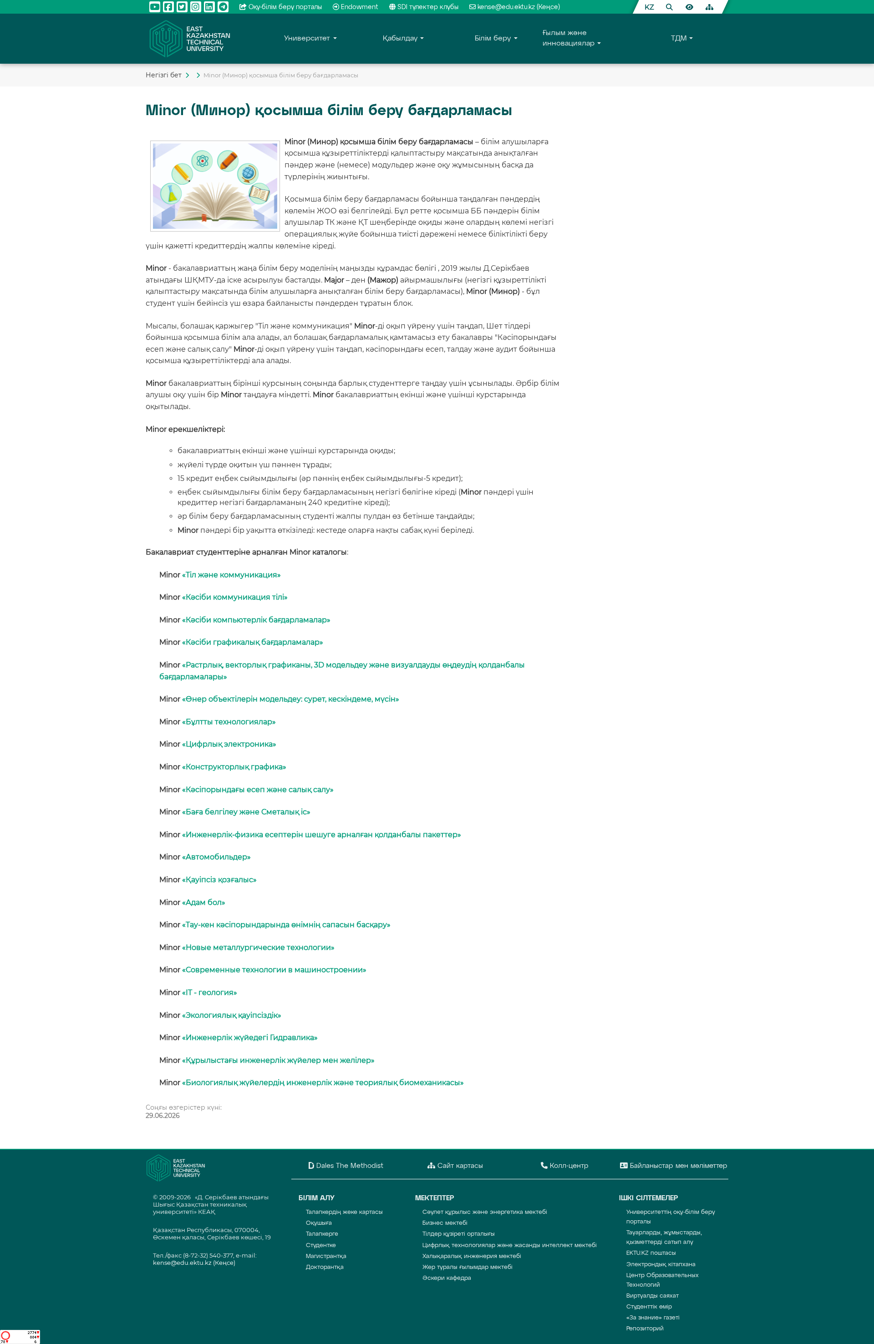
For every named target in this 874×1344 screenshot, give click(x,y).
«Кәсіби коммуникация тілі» (235, 597)
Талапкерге (322, 1234)
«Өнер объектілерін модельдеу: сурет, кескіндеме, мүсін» (290, 699)
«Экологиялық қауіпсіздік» (231, 1015)
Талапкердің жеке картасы (344, 1212)
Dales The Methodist (348, 1165)
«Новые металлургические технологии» (258, 947)
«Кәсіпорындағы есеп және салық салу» (258, 789)
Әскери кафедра (446, 1278)
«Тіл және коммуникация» (231, 575)
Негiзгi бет (164, 75)
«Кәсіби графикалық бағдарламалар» (252, 642)
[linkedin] (209, 6)
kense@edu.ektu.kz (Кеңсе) (519, 7)
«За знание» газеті (653, 1318)
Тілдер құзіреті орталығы (458, 1234)
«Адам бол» (203, 902)
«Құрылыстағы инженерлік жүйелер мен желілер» (278, 1060)
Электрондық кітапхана (661, 1265)
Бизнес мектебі (444, 1223)
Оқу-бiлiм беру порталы (285, 7)
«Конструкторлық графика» (234, 767)
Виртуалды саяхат (652, 1296)
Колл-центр (568, 1165)
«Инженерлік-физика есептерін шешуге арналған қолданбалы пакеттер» (321, 834)
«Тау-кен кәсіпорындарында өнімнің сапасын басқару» (286, 924)
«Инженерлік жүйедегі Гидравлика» (250, 1037)
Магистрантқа (326, 1256)
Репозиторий (645, 1329)
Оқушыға (319, 1223)
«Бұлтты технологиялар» (229, 721)
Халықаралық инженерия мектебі (471, 1256)
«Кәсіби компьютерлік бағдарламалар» (256, 620)
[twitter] (182, 6)
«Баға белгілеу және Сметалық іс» (246, 812)
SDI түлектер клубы (427, 7)
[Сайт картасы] (709, 7)
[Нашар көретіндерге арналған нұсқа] (689, 7)
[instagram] (195, 6)
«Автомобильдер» (216, 857)
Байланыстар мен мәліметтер (677, 1165)
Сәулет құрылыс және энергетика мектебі (484, 1212)
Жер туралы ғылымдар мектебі (467, 1267)
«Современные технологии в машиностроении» (274, 969)
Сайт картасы (459, 1165)
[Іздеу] (669, 7)
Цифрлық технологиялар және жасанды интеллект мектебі (509, 1245)
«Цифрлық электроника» (229, 744)
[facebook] (168, 6)
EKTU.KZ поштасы (651, 1253)
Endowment (359, 7)
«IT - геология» (209, 992)
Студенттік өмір (649, 1307)
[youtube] (154, 6)
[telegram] (223, 6)
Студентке (321, 1245)
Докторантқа (325, 1267)
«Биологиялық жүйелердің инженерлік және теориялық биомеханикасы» (323, 1082)
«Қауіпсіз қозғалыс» (219, 879)
